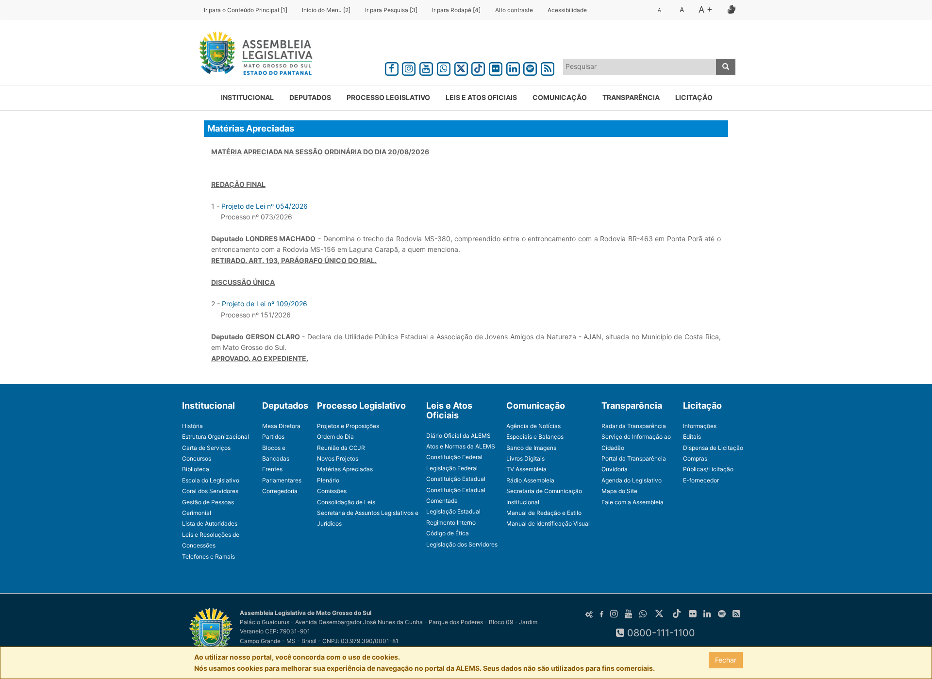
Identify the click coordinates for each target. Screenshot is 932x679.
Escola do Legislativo (210, 480)
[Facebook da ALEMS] (391, 67)
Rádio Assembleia (530, 480)
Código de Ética (447, 533)
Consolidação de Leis (346, 502)
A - (661, 10)
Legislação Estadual (453, 511)
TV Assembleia (526, 469)
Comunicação (560, 97)
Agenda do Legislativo (631, 480)
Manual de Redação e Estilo (544, 512)
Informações (699, 426)
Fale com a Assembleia (632, 502)
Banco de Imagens (531, 447)
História (192, 426)
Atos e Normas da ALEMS (460, 446)
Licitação (694, 97)
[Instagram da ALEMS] (409, 67)
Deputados (310, 97)
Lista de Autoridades (209, 523)
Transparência (631, 97)
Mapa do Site (619, 491)
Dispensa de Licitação (713, 447)
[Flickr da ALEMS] (495, 67)
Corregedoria (280, 491)
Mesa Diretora (281, 426)
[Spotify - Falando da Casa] (530, 67)
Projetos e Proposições (348, 426)
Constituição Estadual (455, 478)
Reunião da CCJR (341, 447)
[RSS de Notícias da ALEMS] (547, 67)
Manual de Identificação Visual (548, 523)
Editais (692, 436)
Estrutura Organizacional (215, 436)
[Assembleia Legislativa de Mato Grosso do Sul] (252, 55)
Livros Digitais (525, 458)
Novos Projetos (337, 458)
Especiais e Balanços (535, 436)
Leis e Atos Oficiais (481, 97)
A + (706, 9)
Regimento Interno (451, 522)
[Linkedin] (513, 67)
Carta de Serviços (206, 447)
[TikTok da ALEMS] (478, 67)
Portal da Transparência (633, 458)
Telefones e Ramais (208, 556)
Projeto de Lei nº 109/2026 (264, 303)
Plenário (328, 480)
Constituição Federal (454, 457)
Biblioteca (195, 469)
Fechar (725, 660)
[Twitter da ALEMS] (461, 67)
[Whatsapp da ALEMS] (443, 67)
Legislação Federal (452, 468)
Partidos (273, 436)
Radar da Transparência (633, 426)
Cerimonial (196, 512)
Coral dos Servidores (210, 491)
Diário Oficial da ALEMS (458, 435)
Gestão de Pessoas (208, 502)
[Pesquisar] (725, 67)
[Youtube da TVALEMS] (426, 67)
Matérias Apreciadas (345, 469)
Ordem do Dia (335, 436)
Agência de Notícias (533, 426)
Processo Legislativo (388, 97)
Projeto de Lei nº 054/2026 (264, 206)
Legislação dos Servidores (462, 544)
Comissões (332, 491)
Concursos (196, 458)
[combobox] (639, 67)
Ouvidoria (614, 469)
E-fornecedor (701, 480)
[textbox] (640, 66)
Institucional (247, 97)
